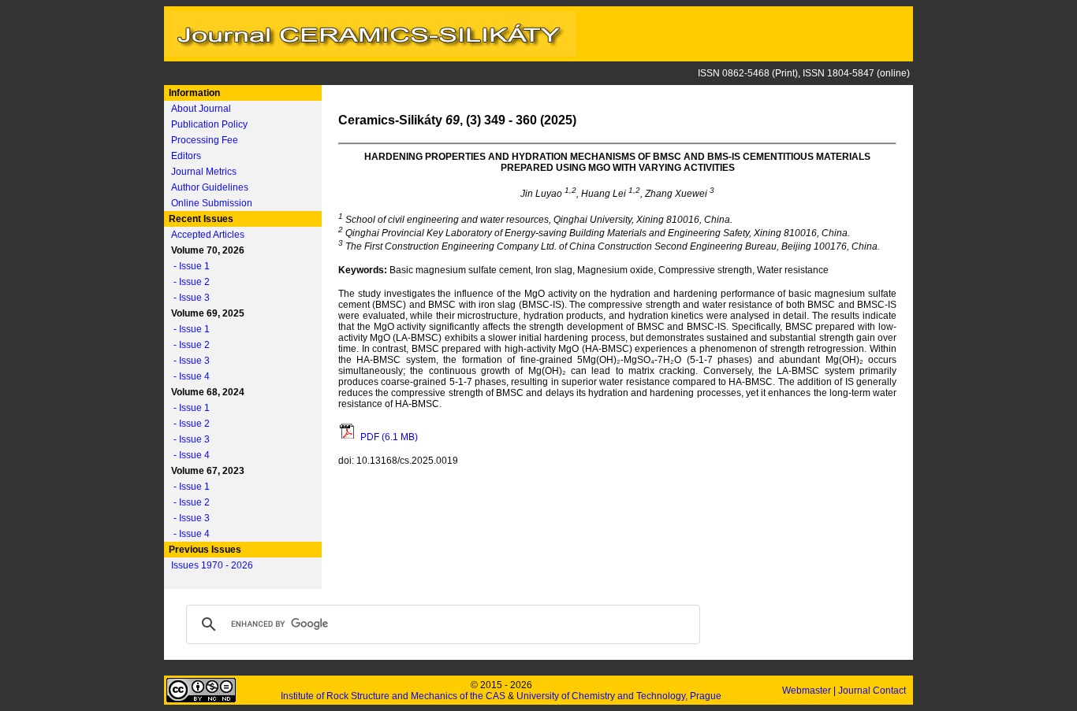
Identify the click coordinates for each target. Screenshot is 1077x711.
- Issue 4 (188, 376)
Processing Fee (204, 140)
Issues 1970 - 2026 (212, 565)
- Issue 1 (188, 266)
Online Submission (211, 203)
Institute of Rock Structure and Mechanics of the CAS (393, 696)
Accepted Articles (207, 234)
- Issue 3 (188, 297)
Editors (186, 155)
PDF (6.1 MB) (388, 437)
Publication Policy (209, 124)
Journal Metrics (204, 171)
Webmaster (807, 690)
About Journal (201, 108)
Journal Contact (873, 690)
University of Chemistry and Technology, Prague (618, 696)
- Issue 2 (188, 281)
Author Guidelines (209, 187)
